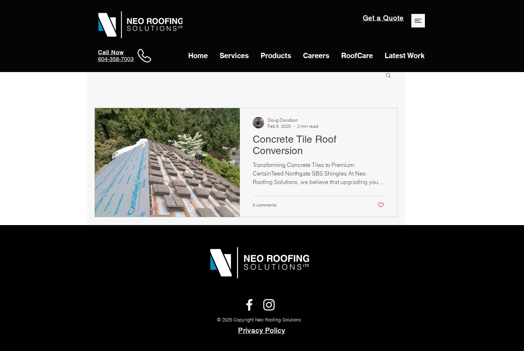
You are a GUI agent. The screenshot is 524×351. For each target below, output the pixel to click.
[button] (388, 76)
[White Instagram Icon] (269, 304)
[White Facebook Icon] (249, 304)
